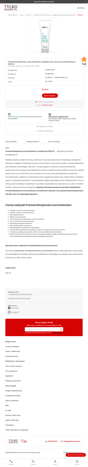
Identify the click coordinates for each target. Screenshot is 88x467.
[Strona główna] (10, 8)
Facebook (15, 308)
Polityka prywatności (13, 381)
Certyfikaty (9, 425)
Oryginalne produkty (13, 396)
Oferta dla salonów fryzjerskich (16, 430)
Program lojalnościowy (13, 391)
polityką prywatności (57, 332)
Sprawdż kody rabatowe (76, 455)
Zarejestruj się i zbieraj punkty (20, 294)
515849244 (52, 441)
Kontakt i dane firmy (13, 415)
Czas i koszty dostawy (13, 366)
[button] (81, 8)
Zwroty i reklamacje (12, 351)
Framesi (18, 66)
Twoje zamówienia (12, 346)
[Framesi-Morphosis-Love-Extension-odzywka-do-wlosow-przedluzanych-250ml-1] (44, 36)
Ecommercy (78, 452)
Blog (6, 405)
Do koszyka (50, 96)
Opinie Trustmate (12, 420)
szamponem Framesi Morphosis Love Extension (34, 250)
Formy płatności (11, 371)
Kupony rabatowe (12, 400)
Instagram (15, 312)
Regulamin (9, 376)
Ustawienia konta (11, 356)
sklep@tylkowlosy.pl (71, 441)
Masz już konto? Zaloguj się (19, 298)
